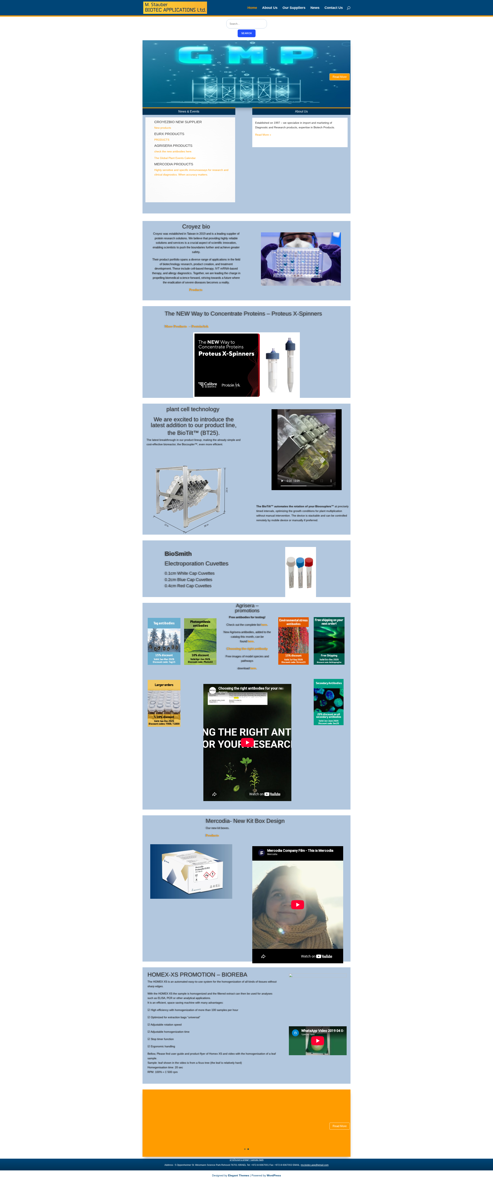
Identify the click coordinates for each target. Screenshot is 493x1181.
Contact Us (333, 8)
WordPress (274, 1175)
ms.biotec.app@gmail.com (315, 1165)
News (314, 8)
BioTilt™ (188, 433)
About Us (270, 8)
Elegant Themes (238, 1175)
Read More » (263, 134)
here (264, 624)
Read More (340, 76)
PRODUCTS (161, 139)
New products (162, 127)
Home (252, 8)
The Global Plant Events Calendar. (175, 158)
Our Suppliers (294, 8)
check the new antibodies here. (173, 151)
